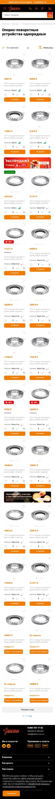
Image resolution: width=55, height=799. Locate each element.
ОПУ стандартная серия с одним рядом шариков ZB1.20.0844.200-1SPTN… (40, 589)
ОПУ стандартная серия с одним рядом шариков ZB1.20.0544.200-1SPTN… (14, 471)
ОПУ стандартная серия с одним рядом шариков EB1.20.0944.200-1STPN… (14, 258)
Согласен (11, 793)
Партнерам (7, 769)
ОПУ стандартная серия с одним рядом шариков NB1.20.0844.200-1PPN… (40, 363)
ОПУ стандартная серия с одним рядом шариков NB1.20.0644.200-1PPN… (14, 363)
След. (30, 716)
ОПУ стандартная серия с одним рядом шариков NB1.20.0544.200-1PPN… (14, 84)
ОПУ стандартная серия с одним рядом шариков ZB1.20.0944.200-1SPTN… (14, 310)
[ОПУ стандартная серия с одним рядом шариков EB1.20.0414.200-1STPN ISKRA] (14, 181)
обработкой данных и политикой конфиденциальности (26, 785)
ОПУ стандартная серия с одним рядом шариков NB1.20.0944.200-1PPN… (14, 589)
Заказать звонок (35, 731)
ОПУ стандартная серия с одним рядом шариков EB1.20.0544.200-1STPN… (40, 202)
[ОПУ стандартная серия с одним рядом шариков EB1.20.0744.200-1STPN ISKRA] (14, 515)
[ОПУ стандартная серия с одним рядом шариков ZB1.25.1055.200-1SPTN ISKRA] (14, 619)
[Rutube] (9, 746)
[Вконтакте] (4, 746)
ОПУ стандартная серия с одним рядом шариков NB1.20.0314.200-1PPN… (40, 84)
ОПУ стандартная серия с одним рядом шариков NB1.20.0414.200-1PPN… (40, 137)
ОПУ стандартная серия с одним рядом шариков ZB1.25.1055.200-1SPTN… (14, 641)
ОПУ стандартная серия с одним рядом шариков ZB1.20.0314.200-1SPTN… (40, 254)
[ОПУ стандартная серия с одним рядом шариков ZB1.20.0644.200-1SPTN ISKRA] (14, 115)
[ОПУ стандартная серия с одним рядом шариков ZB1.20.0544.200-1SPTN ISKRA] (14, 449)
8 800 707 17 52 (35, 728)
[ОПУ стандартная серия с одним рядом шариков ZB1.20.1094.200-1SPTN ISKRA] (40, 515)
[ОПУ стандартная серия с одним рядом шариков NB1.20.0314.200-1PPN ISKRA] (40, 63)
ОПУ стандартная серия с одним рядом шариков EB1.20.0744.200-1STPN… (14, 536)
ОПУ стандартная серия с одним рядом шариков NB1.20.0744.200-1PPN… (14, 418)
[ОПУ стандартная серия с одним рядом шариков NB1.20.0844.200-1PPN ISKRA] (40, 341)
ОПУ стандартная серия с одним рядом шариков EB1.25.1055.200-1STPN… (40, 641)
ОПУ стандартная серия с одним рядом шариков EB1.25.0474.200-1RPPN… (14, 690)
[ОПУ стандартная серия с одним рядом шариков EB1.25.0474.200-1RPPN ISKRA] (14, 668)
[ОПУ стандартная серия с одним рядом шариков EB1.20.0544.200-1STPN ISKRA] (40, 181)
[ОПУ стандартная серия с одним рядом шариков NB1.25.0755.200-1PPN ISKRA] (40, 449)
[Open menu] (4, 8)
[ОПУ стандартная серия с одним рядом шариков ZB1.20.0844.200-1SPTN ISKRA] (40, 567)
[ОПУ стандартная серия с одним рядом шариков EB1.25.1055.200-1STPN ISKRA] (40, 619)
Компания (7, 757)
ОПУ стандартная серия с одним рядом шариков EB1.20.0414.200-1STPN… (14, 202)
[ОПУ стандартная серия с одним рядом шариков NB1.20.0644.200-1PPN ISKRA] (14, 341)
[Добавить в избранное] (24, 54)
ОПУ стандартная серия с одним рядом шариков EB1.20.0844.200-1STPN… (40, 418)
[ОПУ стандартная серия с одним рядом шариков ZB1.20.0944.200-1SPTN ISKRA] (14, 289)
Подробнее (38, 2)
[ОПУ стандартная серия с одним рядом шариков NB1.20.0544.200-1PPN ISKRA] (14, 63)
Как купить (7, 763)
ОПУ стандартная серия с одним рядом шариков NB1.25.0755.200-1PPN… (40, 471)
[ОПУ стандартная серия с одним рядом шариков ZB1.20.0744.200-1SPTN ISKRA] (40, 289)
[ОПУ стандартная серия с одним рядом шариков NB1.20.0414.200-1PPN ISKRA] (40, 115)
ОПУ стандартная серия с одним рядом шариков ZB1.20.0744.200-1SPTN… (40, 310)
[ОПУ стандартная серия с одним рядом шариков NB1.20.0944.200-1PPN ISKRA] (14, 567)
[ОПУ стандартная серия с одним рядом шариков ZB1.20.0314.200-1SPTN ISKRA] (40, 233)
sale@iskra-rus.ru (36, 734)
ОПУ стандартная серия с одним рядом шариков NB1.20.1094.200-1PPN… (40, 690)
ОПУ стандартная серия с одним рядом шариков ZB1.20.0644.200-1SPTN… (14, 137)
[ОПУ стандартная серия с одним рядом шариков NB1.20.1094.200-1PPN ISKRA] (40, 668)
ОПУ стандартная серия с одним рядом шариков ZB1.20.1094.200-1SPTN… (40, 536)
